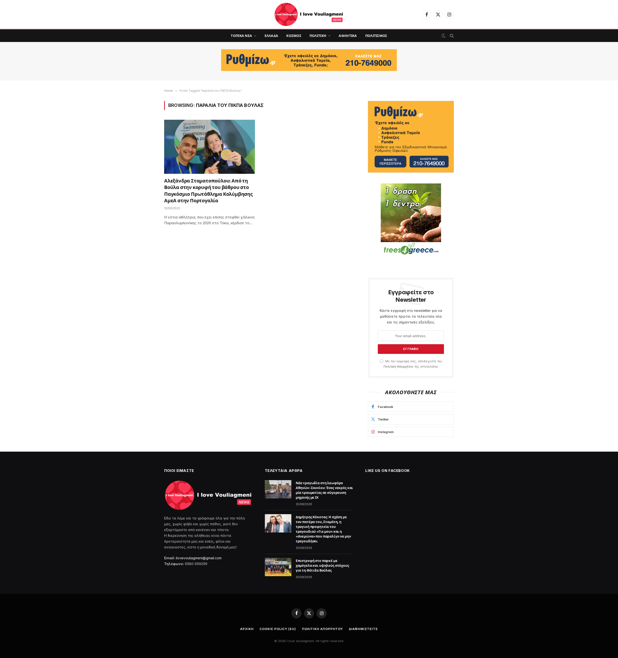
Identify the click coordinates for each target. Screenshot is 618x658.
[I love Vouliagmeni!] (309, 14)
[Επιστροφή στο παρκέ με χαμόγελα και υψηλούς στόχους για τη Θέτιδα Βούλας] (278, 567)
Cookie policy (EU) (278, 629)
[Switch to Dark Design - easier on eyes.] (443, 36)
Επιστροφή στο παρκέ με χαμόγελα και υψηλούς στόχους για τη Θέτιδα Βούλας (322, 566)
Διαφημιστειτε (363, 629)
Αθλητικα (348, 36)
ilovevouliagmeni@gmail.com (199, 558)
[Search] (451, 35)
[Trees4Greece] (411, 219)
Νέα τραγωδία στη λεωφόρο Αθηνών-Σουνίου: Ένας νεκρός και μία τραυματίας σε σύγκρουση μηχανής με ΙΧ (324, 490)
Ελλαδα (271, 36)
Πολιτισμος (376, 36)
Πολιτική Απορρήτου (398, 366)
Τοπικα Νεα (241, 36)
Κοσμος (293, 36)
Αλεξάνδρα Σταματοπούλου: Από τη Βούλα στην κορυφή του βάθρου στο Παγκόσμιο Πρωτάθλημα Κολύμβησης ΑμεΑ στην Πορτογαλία (208, 191)
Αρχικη (246, 629)
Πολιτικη (317, 36)
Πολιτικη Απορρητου (322, 629)
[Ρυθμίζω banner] (309, 60)
